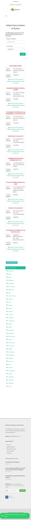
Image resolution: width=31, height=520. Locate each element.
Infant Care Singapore (11, 267)
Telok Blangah (11, 370)
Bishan (9, 277)
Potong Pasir (10, 345)
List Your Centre (11, 262)
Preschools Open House (15, 4)
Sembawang (10, 355)
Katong (9, 327)
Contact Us (9, 453)
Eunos (9, 302)
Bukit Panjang (11, 286)
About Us (9, 444)
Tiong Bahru (10, 377)
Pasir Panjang (10, 342)
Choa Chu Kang (11, 295)
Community (16, 1)
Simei (9, 364)
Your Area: (10, 46)
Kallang (9, 324)
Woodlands (10, 383)
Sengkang (10, 358)
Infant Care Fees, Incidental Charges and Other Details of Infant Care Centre (15, 81)
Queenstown (10, 352)
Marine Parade (11, 336)
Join (22, 54)
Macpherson (10, 333)
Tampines (10, 367)
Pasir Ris (9, 339)
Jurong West (10, 320)
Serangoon (10, 361)
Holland (9, 308)
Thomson (10, 373)
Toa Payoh (10, 380)
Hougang (9, 311)
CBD (8, 292)
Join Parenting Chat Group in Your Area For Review (15, 515)
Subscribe (22, 490)
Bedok (9, 274)
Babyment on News (11, 449)
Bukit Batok (10, 280)
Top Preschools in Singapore (12, 462)
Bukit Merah (10, 283)
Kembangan (10, 330)
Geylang (9, 305)
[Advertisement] (15, 397)
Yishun (9, 386)
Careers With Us (10, 451)
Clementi (9, 299)
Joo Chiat (10, 314)
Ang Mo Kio (10, 271)
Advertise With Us (11, 447)
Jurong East (10, 317)
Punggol (9, 348)
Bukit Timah (10, 289)
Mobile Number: (11, 38)
